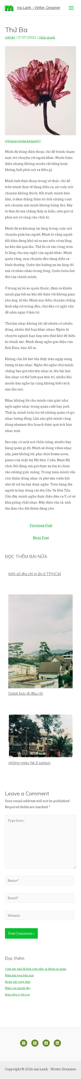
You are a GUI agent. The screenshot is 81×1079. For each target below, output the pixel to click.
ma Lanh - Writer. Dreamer (38, 7)
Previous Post (41, 525)
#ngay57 (35, 141)
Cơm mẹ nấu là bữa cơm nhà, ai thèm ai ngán (35, 969)
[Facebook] (46, 1043)
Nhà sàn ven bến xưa (19, 975)
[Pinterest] (34, 1043)
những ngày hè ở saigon (29, 762)
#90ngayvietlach (17, 141)
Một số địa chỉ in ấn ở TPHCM (34, 573)
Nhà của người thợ (17, 988)
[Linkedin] (57, 1043)
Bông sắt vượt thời (17, 982)
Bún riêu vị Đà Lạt (17, 994)
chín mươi (47, 37)
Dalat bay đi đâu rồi (25, 693)
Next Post (41, 537)
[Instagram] (23, 1043)
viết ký (10, 37)
